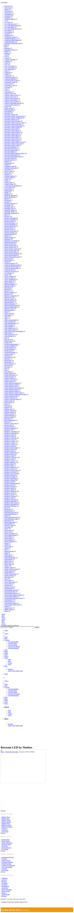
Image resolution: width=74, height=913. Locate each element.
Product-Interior (8, 381)
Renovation (7, 418)
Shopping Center (9, 525)
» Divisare (4, 896)
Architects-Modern (9, 19)
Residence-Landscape (10, 457)
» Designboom (5, 886)
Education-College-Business (12, 121)
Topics (3, 619)
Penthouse (7, 355)
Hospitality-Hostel (9, 210)
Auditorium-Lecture (10, 37)
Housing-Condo (9, 221)
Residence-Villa (8, 498)
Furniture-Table (8, 177)
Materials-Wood (8, 286)
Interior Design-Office (10, 252)
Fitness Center (8, 171)
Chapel (6, 63)
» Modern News (5, 817)
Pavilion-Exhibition (9, 346)
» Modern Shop (5, 823)
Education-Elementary (10, 147)
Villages (6, 606)
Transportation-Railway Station (13, 595)
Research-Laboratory (10, 428)
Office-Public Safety (10, 329)
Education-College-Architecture (13, 118)
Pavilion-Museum (9, 349)
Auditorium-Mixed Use (11, 38)
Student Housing (9, 551)
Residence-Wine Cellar (10, 502)
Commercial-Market (10, 79)
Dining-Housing (9, 109)
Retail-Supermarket (9, 522)
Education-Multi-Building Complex (14, 153)
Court (6, 88)
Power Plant (7, 371)
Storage (6, 548)
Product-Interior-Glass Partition (13, 388)
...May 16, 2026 (24, 910)
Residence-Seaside (9, 486)
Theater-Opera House (10, 574)
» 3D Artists (4, 846)
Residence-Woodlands (10, 504)
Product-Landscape (9, 397)
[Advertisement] (37, 797)
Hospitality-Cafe (9, 208)
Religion (6, 407)
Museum (6, 294)
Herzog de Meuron (9, 197)
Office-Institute (8, 326)
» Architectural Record (7, 857)
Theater (6, 566)
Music (6, 312)
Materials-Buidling (9, 284)
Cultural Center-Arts (10, 97)
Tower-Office (8, 583)
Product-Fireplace (9, 378)
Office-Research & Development (13, 331)
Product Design (8, 373)
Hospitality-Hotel (9, 211)
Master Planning (9, 283)
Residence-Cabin (9, 436)
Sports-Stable (8, 538)
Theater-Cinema (9, 567)
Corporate (7, 87)
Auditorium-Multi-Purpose (11, 40)
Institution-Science (9, 242)
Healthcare (7, 194)
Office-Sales (7, 333)
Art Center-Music (9, 27)
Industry (6, 236)
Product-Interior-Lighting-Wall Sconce (15, 394)
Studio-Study (8, 561)
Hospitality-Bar (8, 206)
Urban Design (8, 601)
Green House (8, 189)
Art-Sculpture (8, 32)
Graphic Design (8, 184)
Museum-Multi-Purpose (11, 305)
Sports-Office (8, 536)
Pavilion (6, 342)
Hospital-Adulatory (9, 203)
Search (4, 624)
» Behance (4, 881)
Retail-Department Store (11, 517)
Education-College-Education (12, 124)
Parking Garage (8, 341)
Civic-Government (9, 67)
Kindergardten (8, 260)
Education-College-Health (11, 130)
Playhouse (7, 367)
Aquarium (7, 17)
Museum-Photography (10, 307)
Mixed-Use (7, 291)
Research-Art (8, 425)
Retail (6, 515)
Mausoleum (7, 287)
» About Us (4, 828)
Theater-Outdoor (9, 575)
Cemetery (7, 61)
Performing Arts (8, 357)
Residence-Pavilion (9, 477)
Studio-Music (8, 556)
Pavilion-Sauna (8, 354)
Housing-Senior (8, 228)
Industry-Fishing (9, 237)
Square (6, 543)
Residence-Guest (9, 451)
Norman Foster (8, 313)
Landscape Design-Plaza (11, 266)
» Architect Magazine (7, 862)
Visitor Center (8, 608)
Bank (5, 45)
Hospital (6, 202)
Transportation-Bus (9, 591)
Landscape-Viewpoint (10, 271)
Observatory (7, 315)
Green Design (8, 187)
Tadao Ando (7, 564)
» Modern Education (6, 827)
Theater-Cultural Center (11, 569)
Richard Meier (8, 524)
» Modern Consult (6, 825)
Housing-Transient (9, 232)
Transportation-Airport (10, 590)
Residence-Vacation (10, 496)
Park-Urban (7, 339)
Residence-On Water (10, 472)
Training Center (8, 587)
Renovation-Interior (10, 420)
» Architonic (4, 883)
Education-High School (11, 148)
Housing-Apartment (10, 219)
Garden (6, 181)
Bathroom (7, 48)
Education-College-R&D (11, 137)
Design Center (8, 108)
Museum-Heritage (9, 300)
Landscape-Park (9, 270)
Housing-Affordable (10, 218)
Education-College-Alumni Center (14, 116)
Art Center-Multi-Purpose (11, 25)
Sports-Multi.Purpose (10, 535)
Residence (7, 430)
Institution (7, 239)
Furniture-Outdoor (9, 176)
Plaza (5, 368)
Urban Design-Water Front (12, 604)
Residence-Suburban (10, 491)
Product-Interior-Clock (10, 386)
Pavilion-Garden (9, 347)
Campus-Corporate (9, 59)
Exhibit (6, 164)
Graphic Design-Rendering (12, 185)
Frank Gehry (8, 173)
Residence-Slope (9, 488)
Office (6, 316)
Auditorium (7, 35)
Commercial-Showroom (11, 80)
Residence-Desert (9, 446)
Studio (6, 553)
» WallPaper (4, 878)
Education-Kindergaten (11, 150)
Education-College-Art (10, 119)
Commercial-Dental (10, 77)
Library (6, 274)
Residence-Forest (9, 449)
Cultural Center (8, 93)
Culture (6, 106)
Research (7, 422)
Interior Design (8, 244)
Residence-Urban (9, 494)
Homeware (7, 200)
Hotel (5, 215)
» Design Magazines (6, 843)
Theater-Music (8, 572)
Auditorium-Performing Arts (12, 43)
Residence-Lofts (9, 459)
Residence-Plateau (9, 480)
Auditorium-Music (9, 42)
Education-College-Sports (11, 140)
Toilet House (8, 577)
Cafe (5, 56)
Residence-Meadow (10, 462)
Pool (5, 370)
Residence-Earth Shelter (11, 448)
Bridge (6, 51)
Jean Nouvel (7, 258)
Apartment (7, 16)
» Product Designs (6, 847)
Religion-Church (9, 412)
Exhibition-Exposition (10, 168)
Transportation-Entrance (11, 593)
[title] (1, 371)
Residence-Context (9, 441)
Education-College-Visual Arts (13, 143)
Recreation (7, 405)
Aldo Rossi (7, 11)
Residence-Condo (9, 439)
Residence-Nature (9, 469)
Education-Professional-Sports (13, 156)
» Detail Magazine (6, 864)
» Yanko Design (5, 894)
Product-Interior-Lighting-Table (13, 393)
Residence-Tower (9, 493)
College (6, 74)
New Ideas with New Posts (10, 910)
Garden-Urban (8, 182)
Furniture (7, 174)
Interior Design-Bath (10, 245)
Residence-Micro (9, 464)
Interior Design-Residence (11, 253)
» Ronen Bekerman (6, 889)
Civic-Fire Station (9, 66)
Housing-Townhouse (10, 231)
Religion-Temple (9, 417)
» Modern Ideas (5, 818)
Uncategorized (8, 600)
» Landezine (4, 888)
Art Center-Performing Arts (12, 29)
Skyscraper (7, 527)
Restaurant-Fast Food (10, 512)
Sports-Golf (7, 532)
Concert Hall (8, 84)
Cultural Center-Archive (11, 95)
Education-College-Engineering (13, 126)
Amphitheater (8, 14)
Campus (6, 58)
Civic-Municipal (9, 69)
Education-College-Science (12, 139)
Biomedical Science (10, 50)
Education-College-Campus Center (14, 122)
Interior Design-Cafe (10, 247)
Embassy (6, 161)
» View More (4, 831)
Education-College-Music (11, 135)
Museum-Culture (9, 299)
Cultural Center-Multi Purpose (13, 103)
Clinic (6, 71)
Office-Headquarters (10, 323)
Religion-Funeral (9, 414)
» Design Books (5, 841)
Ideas (3, 616)
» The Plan (4, 859)
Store (5, 549)
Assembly (7, 33)
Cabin (6, 54)
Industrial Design (9, 234)
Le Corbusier (8, 273)
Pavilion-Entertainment (10, 344)
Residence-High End (10, 452)
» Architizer (4, 885)
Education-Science (9, 160)
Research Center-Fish (10, 423)
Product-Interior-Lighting (11, 391)
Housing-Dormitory (10, 223)
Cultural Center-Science (11, 105)
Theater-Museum (9, 570)
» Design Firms (5, 839)
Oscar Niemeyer (9, 336)
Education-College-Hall (11, 129)
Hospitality (7, 205)
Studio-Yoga (7, 562)
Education (7, 113)
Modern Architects (9, 292)
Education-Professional (11, 155)
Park (5, 338)
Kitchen (6, 261)
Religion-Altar (8, 409)
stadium (6, 545)
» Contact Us (4, 830)
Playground (7, 365)
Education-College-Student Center (14, 142)
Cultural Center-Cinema (11, 98)
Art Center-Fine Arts (10, 24)
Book (3, 620)
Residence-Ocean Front (11, 470)
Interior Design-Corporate (11, 249)
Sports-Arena (8, 530)
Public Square (8, 402)
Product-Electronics (10, 375)
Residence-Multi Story (10, 467)
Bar (5, 46)
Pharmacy (7, 359)
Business (6, 53)
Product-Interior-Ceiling (11, 384)
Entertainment (8, 163)
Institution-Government (11, 240)
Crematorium (8, 92)
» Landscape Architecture (8, 865)
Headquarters (8, 190)
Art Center (7, 22)
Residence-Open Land (10, 473)
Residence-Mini (8, 465)
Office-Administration (10, 320)
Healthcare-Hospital (10, 195)
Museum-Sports (8, 310)
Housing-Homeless (9, 224)
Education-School (9, 158)
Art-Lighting (8, 30)
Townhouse (7, 585)
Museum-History (9, 302)
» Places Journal (5, 891)
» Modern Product (6, 822)
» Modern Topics (5, 820)
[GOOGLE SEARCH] (1, 369)
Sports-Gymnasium (9, 533)
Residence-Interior (9, 454)
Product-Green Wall (10, 380)
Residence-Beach (9, 435)
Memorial (7, 289)
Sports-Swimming (9, 541)
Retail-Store (7, 520)
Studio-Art (7, 554)
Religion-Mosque (9, 415)
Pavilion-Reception (9, 352)
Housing (6, 216)
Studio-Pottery (8, 559)
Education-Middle (9, 151)
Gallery (6, 179)
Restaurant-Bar (8, 511)
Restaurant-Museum (10, 514)
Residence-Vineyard (10, 499)
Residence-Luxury (9, 460)
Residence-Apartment (10, 433)
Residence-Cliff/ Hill (10, 438)
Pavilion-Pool (8, 350)
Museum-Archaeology (10, 295)
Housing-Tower (8, 229)
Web (3, 622)
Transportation (8, 588)
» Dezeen (3, 893)
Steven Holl (7, 546)
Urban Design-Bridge (10, 603)
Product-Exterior (9, 376)
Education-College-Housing (12, 132)
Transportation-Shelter (10, 596)
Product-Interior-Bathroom (11, 383)
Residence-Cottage (9, 443)
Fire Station (7, 169)
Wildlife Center (8, 609)
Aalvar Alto (7, 8)
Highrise (6, 198)
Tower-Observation (9, 582)
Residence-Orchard (9, 475)
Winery (6, 611)
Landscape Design (9, 263)
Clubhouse (7, 72)
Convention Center (9, 85)
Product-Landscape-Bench (11, 399)
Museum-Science (9, 308)
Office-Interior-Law (10, 328)
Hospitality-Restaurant (10, 213)
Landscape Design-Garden (12, 265)
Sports (6, 528)
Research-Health (9, 426)
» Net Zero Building (6, 867)
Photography (8, 360)
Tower (6, 579)
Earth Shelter (8, 111)
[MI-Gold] (7, 6)
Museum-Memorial (9, 304)
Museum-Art (8, 297)
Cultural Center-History (11, 100)
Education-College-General (12, 127)
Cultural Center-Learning (11, 101)
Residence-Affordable (10, 431)
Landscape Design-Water (11, 268)
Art (5, 20)
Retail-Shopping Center (11, 519)
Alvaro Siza (7, 12)
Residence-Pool (8, 481)
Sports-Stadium (8, 540)
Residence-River (9, 485)
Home (3, 614)
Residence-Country (9, 444)
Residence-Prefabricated (11, 483)
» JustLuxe (4, 868)
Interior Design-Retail (10, 255)
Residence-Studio (9, 490)
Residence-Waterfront (10, 501)
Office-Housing (8, 325)
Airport (6, 9)
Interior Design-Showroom (12, 257)
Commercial (7, 75)
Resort (6, 507)
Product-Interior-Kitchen (11, 389)
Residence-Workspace (10, 506)
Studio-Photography (10, 557)
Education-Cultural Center (11, 145)
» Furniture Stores (6, 844)
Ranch (6, 404)
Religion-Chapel (9, 410)
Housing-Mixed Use (10, 226)
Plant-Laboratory (9, 363)
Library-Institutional (10, 279)
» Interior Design (5, 860)
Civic (5, 64)
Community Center (9, 82)
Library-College (8, 278)
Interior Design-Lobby (10, 250)
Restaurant (7, 509)
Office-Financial (9, 321)
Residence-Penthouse (10, 478)
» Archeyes (4, 880)
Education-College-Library (12, 134)
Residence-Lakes (9, 456)
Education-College (9, 114)
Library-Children (9, 276)
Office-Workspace (9, 334)
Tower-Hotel (8, 580)
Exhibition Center (9, 166)
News (3, 617)
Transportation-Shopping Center (13, 598)
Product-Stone (8, 401)
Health (6, 192)
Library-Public (8, 281)
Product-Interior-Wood (10, 396)
